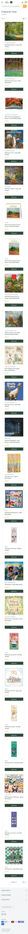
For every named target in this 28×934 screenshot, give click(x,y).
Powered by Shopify (5, 930)
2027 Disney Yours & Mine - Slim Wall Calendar (13, 655)
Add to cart (14, 53)
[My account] (22, 2)
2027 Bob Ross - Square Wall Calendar (13, 584)
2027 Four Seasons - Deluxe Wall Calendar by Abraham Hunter (12, 333)
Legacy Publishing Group (10, 330)
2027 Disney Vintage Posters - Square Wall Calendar (13, 513)
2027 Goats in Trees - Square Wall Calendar (12, 153)
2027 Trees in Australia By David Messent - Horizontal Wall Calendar (13, 117)
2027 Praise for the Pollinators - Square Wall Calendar (14, 797)
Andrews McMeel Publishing (11, 294)
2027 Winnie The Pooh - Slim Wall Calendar (12, 727)
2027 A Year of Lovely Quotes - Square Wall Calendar (14, 619)
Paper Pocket (8, 186)
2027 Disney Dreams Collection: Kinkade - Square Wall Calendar (12, 297)
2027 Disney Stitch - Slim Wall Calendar (14, 762)
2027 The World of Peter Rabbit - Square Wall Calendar (12, 369)
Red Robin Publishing (10, 150)
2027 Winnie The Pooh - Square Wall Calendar (13, 691)
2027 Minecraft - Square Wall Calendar (14, 869)
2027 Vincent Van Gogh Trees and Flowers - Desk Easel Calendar (12, 225)
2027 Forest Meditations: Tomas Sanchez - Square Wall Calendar (12, 441)
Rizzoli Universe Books (10, 582)
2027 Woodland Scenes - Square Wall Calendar (13, 45)
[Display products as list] (26, 18)
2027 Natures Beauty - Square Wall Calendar (13, 189)
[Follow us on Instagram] (5, 914)
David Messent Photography (11, 114)
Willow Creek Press (9, 78)
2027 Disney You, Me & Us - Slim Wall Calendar (13, 833)
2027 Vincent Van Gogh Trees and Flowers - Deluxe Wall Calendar (12, 261)
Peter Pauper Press (9, 474)
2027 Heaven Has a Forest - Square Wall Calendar (13, 81)
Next (24, 882)
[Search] (25, 6)
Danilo (6, 510)
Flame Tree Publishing (10, 366)
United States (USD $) (6, 907)
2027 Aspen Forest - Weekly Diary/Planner (11, 477)
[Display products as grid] (23, 18)
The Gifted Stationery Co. (11, 42)
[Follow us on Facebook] (2, 914)
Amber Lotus (8, 438)
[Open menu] (2, 2)
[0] (25, 2)
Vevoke (6, 222)
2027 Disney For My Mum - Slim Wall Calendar (13, 549)
